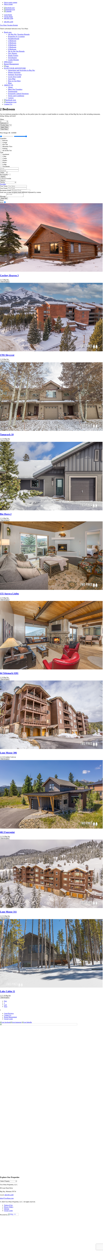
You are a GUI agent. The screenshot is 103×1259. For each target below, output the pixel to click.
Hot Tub (5, 144)
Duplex (4, 160)
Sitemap (6, 1209)
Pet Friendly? (4, 174)
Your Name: (4, 186)
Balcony (5, 140)
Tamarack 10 (7, 434)
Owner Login (8, 1019)
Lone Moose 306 (8, 752)
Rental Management (10, 1017)
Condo (4, 158)
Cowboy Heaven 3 (9, 275)
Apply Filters (4, 127)
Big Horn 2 (5, 514)
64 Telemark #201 (9, 673)
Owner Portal (8, 16)
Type (1, 152)
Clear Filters (4, 129)
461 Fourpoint (7, 832)
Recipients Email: (5, 190)
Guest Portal (8, 15)
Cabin (4, 156)
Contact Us (7, 1015)
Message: (3, 196)
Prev (5, 1001)
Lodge (4, 164)
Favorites (3, 184)
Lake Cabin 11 (7, 991)
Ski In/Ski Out (7, 150)
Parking (4, 148)
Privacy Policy (8, 1207)
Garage (4, 142)
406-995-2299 (8, 18)
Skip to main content (10, 2)
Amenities (3, 138)
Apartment (5, 154)
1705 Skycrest (7, 355)
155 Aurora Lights (9, 593)
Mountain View (7, 146)
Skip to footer (8, 4)
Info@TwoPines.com (7, 1198)
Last (5, 1005)
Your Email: (4, 188)
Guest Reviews (9, 1013)
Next (5, 1006)
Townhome (6, 166)
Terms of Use (8, 1205)
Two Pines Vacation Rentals (9, 25)
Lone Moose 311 (8, 911)
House (4, 162)
